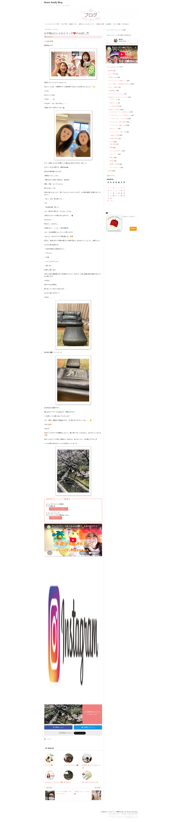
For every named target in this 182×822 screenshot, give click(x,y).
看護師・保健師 (114, 164)
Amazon (133, 228)
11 (113, 190)
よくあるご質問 (114, 106)
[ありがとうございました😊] (50, 778)
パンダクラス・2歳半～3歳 (118, 125)
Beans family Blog (53, 2)
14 (121, 190)
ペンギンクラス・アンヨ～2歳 (119, 118)
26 (116, 196)
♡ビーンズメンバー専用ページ (117, 80)
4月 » (112, 201)
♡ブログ (48, 739)
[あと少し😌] (50, 761)
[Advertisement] (122, 237)
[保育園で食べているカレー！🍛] (87, 761)
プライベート (114, 154)
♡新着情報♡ (112, 90)
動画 (111, 147)
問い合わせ (125, 24)
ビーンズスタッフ (115, 167)
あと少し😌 (49, 765)
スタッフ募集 (116, 24)
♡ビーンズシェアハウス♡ (116, 94)
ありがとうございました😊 (54, 782)
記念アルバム (114, 103)
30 (108, 198)
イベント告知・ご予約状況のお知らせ (119, 84)
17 (110, 193)
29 (124, 196)
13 (119, 190)
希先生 (112, 161)
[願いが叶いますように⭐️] (87, 778)
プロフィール (114, 99)
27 (119, 196)
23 (108, 196)
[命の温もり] (68, 778)
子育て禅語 (113, 144)
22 (124, 193)
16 (108, 193)
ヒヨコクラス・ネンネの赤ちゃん (120, 112)
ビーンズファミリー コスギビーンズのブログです (123, 814)
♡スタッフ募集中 (113, 87)
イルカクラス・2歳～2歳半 (118, 122)
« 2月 (107, 201)
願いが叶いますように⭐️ (90, 782)
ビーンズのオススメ (116, 151)
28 (121, 196)
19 (116, 193)
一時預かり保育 (100, 24)
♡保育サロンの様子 (114, 109)
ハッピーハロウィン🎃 (71, 765)
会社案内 (108, 24)
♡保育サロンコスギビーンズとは (118, 97)
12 (116, 190)
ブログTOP (64, 24)
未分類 (110, 171)
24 (111, 196)
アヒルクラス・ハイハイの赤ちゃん (120, 115)
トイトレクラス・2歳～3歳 (118, 132)
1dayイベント (114, 128)
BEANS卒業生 (114, 138)
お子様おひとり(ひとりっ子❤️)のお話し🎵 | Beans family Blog (119, 812)
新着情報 (110, 70)
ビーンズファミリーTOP (52, 24)
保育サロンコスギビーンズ (86, 24)
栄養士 (112, 157)
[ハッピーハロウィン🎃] (68, 761)
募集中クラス (73, 24)
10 (111, 190)
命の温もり (67, 782)
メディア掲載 (112, 74)
